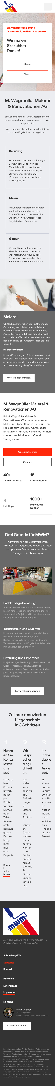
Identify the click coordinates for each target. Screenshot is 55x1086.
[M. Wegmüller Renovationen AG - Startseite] (10, 6)
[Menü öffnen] (48, 7)
